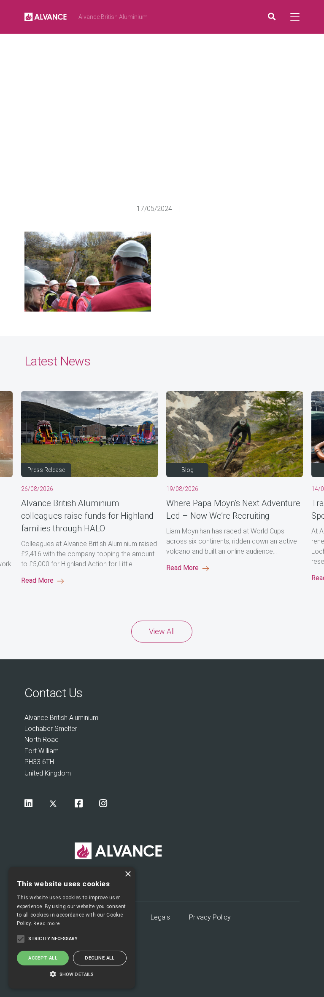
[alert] (71, 928)
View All (162, 631)
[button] (72, 974)
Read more (46, 923)
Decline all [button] (99, 958)
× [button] (127, 874)
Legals (160, 917)
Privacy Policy (210, 917)
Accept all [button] (42, 958)
